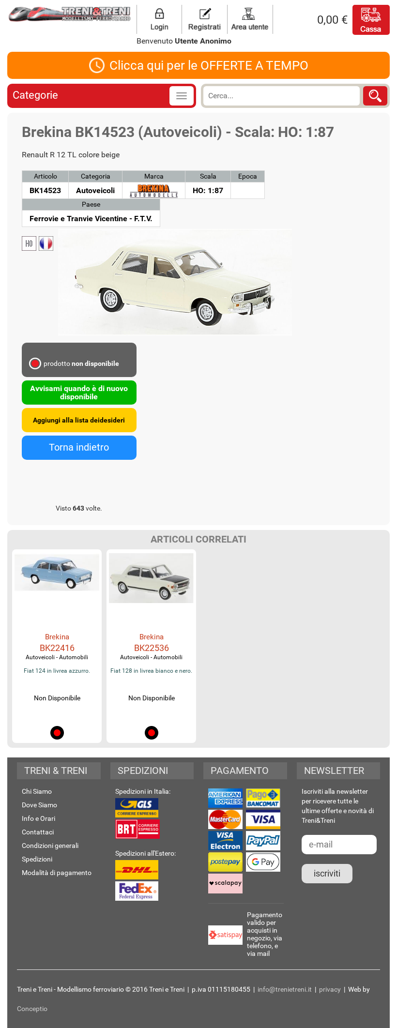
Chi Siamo (37, 791)
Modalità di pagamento (57, 873)
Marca (154, 176)
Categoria (95, 176)
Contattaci (38, 832)
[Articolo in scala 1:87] (29, 243)
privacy (330, 989)
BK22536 (151, 648)
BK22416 (57, 648)
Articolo (45, 176)
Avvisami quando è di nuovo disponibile (79, 392)
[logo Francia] (46, 243)
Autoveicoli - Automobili (57, 657)
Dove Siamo (39, 805)
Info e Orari (38, 818)
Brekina (57, 637)
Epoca (247, 176)
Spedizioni (37, 859)
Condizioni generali (50, 845)
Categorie (35, 95)
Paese (91, 204)
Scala (208, 176)
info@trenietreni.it (285, 989)
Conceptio (32, 1009)
